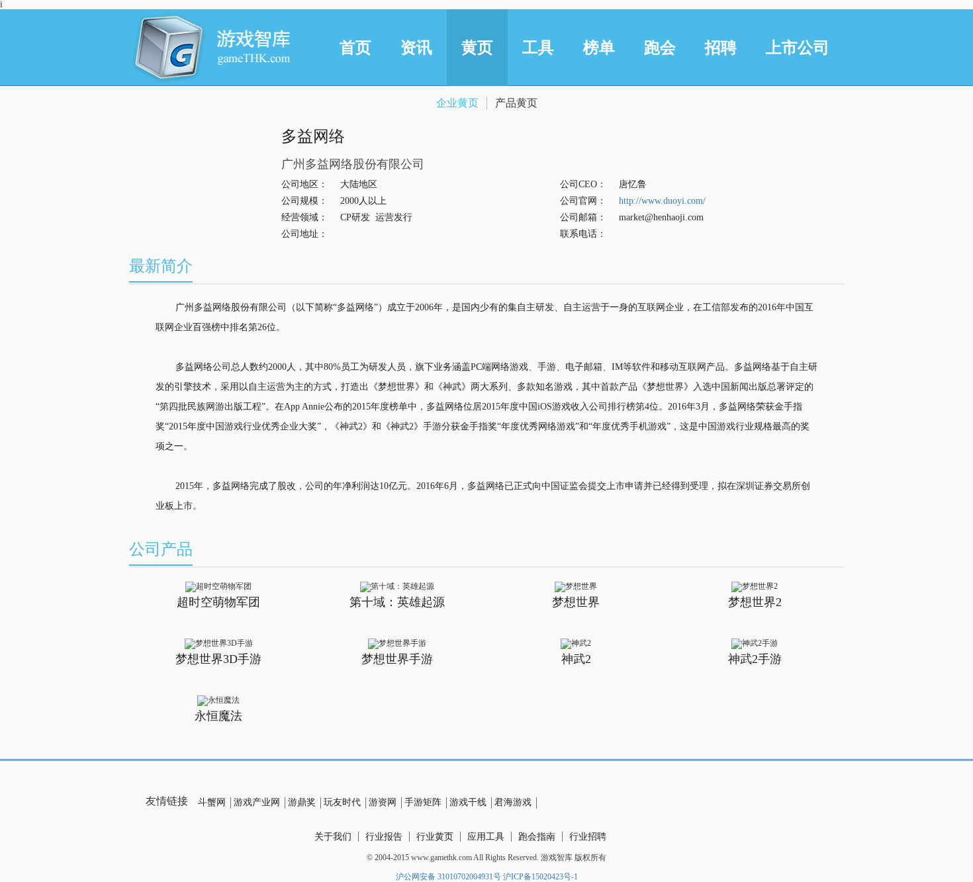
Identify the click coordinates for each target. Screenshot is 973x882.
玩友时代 (342, 802)
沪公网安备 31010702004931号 (448, 876)
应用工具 (485, 837)
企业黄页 (457, 103)
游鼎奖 (302, 802)
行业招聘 (587, 837)
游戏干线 (467, 802)
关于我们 (332, 837)
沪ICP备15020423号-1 (540, 876)
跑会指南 (536, 837)
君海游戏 (513, 802)
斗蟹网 (212, 802)
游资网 (382, 802)
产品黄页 (516, 103)
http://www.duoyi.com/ (662, 201)
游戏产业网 (257, 802)
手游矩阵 (422, 802)
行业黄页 (434, 837)
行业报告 (383, 837)
